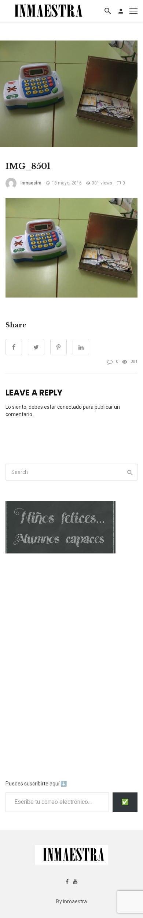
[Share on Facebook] (14, 347)
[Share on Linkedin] (81, 347)
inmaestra (31, 183)
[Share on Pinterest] (58, 347)
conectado (69, 407)
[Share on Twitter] (36, 347)
